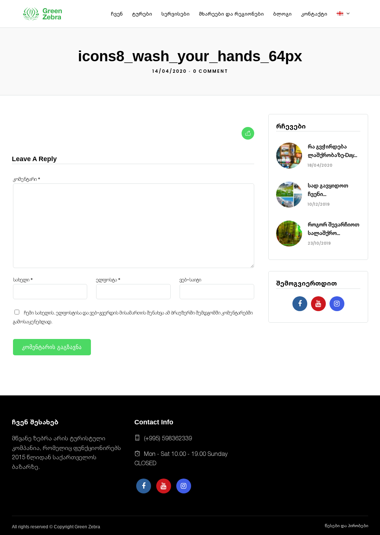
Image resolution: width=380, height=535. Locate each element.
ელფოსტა (108, 279)
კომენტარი (26, 179)
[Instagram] (337, 303)
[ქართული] (346, 13)
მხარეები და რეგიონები (231, 14)
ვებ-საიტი (190, 279)
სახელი (23, 279)
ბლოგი (282, 14)
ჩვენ (117, 14)
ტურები (142, 14)
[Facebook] (299, 303)
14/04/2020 (169, 71)
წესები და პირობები (346, 525)
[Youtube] (318, 303)
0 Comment (210, 71)
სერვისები (175, 14)
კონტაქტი (314, 14)
